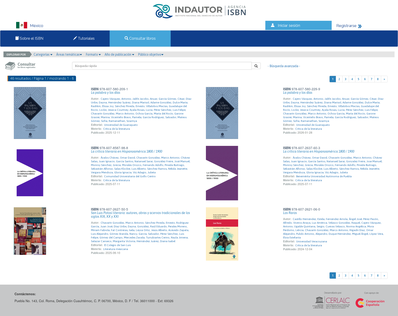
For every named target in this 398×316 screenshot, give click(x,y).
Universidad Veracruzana (311, 241)
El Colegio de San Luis (117, 245)
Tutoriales (86, 38)
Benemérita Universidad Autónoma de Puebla (324, 176)
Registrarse (346, 25)
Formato (92, 54)
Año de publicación (118, 54)
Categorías (42, 54)
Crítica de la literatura (116, 128)
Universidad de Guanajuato (121, 124)
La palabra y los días (105, 92)
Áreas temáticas (68, 54)
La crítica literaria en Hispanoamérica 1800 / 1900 (126, 151)
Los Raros (290, 213)
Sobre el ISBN (31, 38)
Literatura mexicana (115, 249)
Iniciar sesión (289, 25)
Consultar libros (142, 38)
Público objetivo (149, 54)
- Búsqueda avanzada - (284, 66)
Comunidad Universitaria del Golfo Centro (130, 176)
